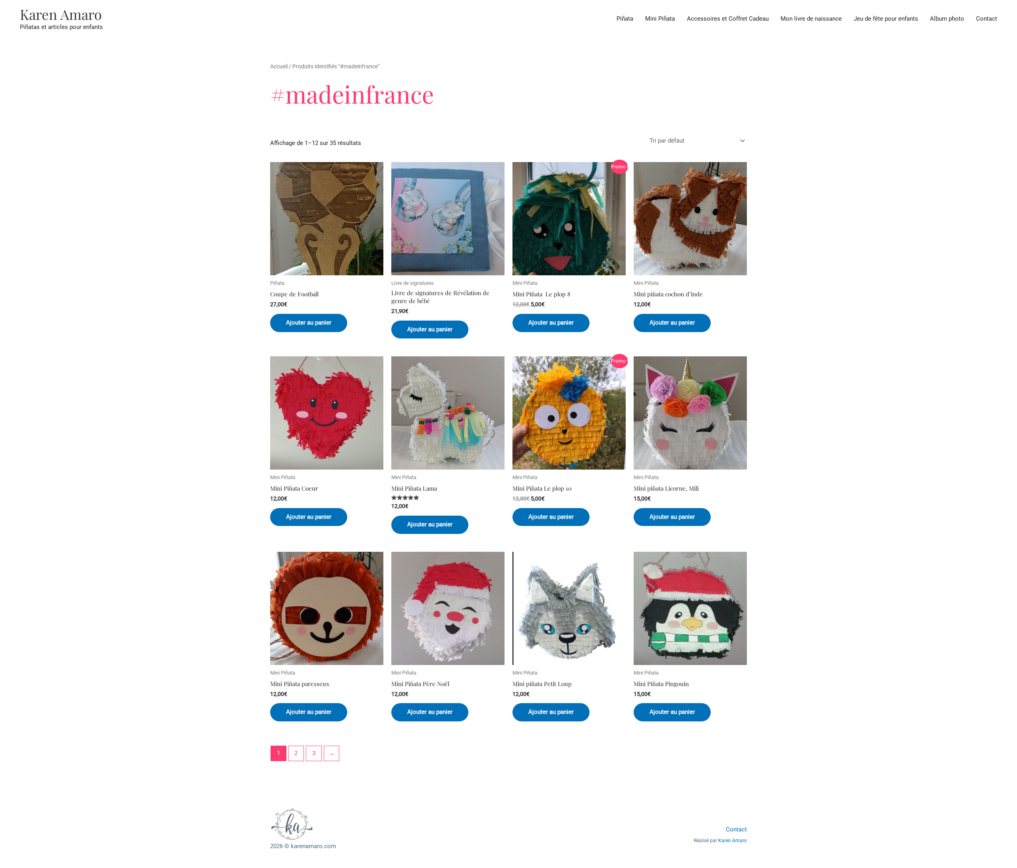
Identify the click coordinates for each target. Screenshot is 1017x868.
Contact (986, 18)
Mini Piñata (660, 18)
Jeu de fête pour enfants (886, 18)
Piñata (625, 18)
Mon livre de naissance (811, 18)
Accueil (279, 66)
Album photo (947, 18)
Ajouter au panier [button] (308, 322)
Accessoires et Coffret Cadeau (728, 18)
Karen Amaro (61, 14)
